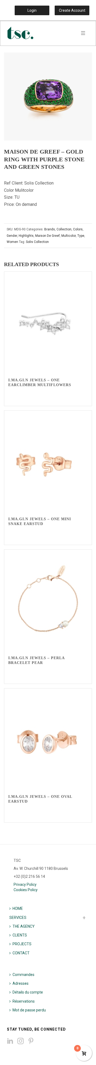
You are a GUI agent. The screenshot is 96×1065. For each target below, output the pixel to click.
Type (80, 236)
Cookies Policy (26, 890)
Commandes (23, 974)
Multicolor (68, 236)
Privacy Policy (25, 884)
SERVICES (17, 917)
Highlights (26, 236)
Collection (64, 229)
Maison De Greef (47, 236)
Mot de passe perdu (29, 1010)
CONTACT (21, 953)
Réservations (24, 1001)
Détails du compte (28, 992)
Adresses (21, 983)
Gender (12, 236)
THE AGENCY (24, 926)
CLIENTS (20, 935)
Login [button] (32, 10)
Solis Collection (37, 242)
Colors (78, 229)
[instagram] (20, 1041)
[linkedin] (10, 1041)
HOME (18, 908)
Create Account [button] (72, 10)
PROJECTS (22, 944)
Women (12, 242)
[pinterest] (31, 1041)
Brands (49, 229)
